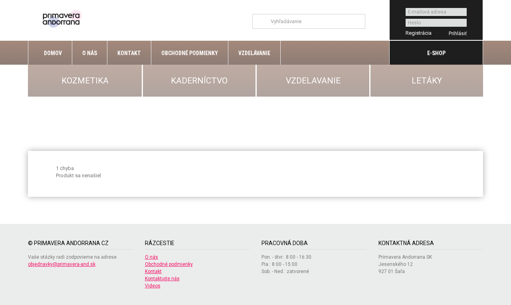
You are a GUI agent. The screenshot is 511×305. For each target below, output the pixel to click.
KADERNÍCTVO (199, 80)
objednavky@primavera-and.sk (61, 264)
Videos (152, 286)
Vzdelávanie (254, 53)
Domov (52, 53)
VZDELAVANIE (313, 80)
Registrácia (419, 33)
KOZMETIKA (85, 80)
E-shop (436, 53)
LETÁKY (427, 80)
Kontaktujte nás (162, 278)
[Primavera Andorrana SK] (63, 18)
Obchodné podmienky (189, 53)
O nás (89, 53)
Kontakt (129, 53)
